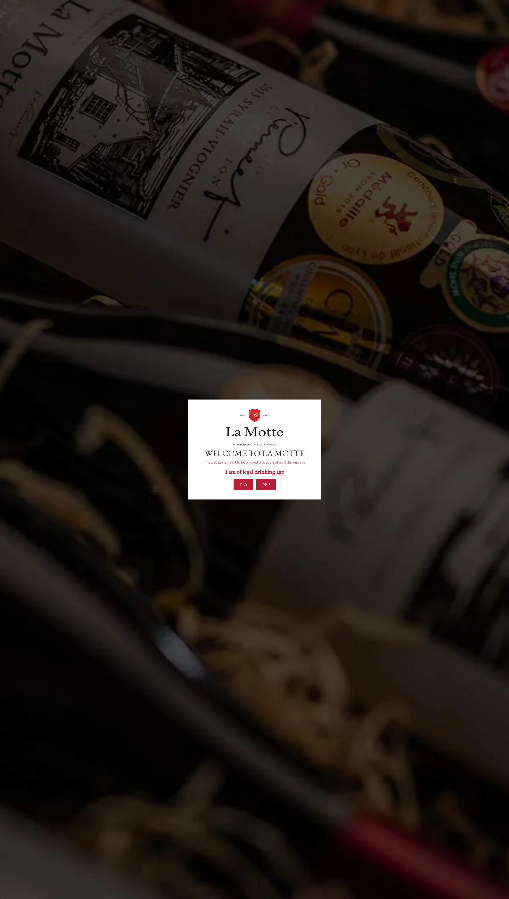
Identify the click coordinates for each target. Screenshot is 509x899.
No (266, 484)
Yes (243, 484)
